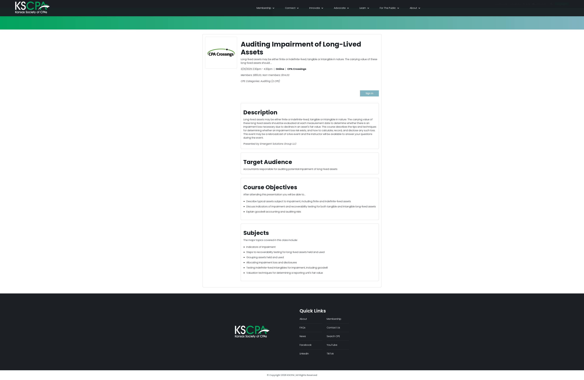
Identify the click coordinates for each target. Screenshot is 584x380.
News (303, 336)
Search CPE (333, 336)
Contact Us (333, 327)
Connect (290, 8)
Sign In (369, 93)
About (413, 8)
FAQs (302, 327)
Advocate (340, 8)
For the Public (388, 8)
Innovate (314, 8)
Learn (363, 8)
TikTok (330, 353)
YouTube (332, 345)
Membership (264, 8)
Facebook (305, 345)
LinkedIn (304, 353)
